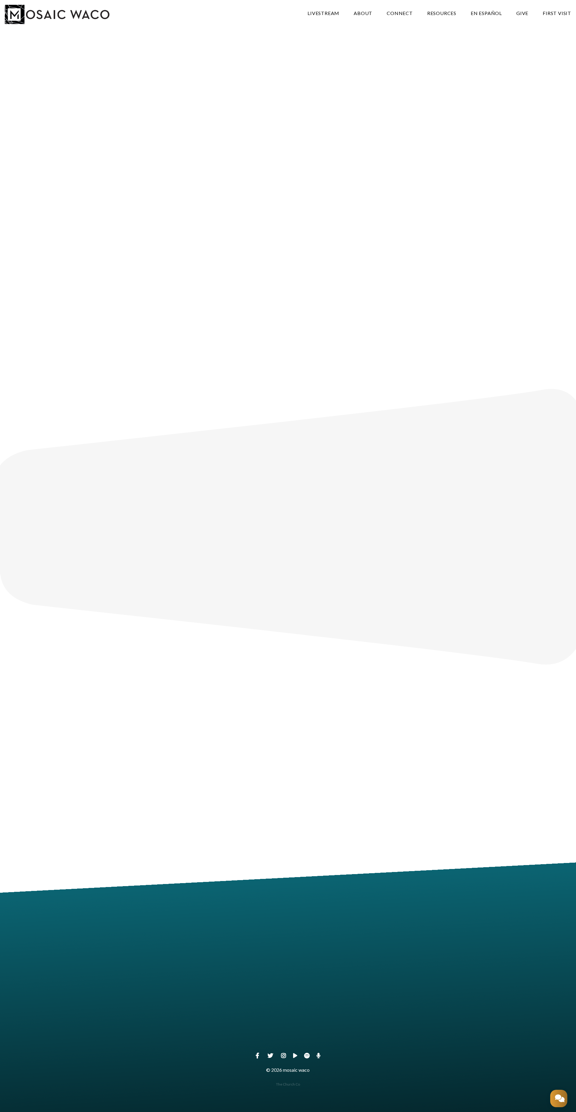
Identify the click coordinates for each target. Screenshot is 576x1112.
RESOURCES (441, 13)
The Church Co (288, 1084)
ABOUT (363, 13)
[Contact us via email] (173, 1002)
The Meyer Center (288, 1036)
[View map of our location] (288, 1002)
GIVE (522, 13)
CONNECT (400, 13)
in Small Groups (288, 530)
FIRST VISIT (557, 13)
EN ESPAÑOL (486, 13)
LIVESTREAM (323, 13)
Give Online (402, 1036)
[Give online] (402, 1002)
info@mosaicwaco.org (173, 1036)
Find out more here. (426, 554)
